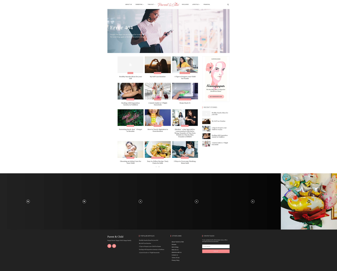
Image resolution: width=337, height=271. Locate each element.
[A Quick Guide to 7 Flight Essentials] (158, 91)
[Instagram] (114, 246)
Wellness (157, 73)
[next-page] (159, 167)
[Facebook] (109, 246)
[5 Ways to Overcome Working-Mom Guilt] (185, 149)
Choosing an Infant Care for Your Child (130, 162)
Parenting (130, 99)
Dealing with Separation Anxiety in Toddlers (130, 104)
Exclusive (185, 125)
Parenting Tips (184, 73)
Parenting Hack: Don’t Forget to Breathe (130, 130)
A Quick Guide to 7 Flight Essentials (157, 104)
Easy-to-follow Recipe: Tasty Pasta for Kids (157, 162)
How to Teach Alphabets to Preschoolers (158, 130)
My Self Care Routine (158, 77)
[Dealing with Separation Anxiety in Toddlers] (130, 91)
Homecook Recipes (184, 99)
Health (130, 73)
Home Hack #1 (185, 103)
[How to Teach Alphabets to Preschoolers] (158, 117)
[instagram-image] (28, 201)
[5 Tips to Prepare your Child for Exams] (185, 64)
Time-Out (157, 99)
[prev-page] (156, 167)
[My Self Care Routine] (158, 64)
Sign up (216, 251)
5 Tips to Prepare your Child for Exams (185, 77)
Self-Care (130, 125)
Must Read (185, 157)
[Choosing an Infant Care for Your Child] (130, 149)
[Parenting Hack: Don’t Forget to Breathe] (130, 117)
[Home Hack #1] (185, 91)
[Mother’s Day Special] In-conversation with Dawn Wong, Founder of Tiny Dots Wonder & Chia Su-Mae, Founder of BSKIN (185, 133)
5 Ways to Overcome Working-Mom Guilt (185, 162)
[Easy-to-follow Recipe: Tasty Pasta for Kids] (158, 149)
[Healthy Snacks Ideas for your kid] (130, 64)
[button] (228, 4)
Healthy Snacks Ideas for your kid (130, 77)
